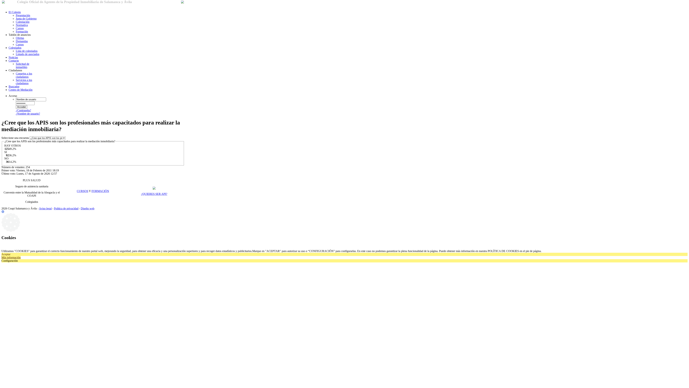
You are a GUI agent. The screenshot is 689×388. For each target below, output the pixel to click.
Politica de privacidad (66, 208)
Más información (11, 257)
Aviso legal (45, 208)
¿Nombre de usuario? (28, 113)
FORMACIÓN (100, 191)
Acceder (21, 107)
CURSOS (82, 191)
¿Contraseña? (23, 110)
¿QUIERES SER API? (154, 193)
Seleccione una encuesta (15, 137)
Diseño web (87, 208)
